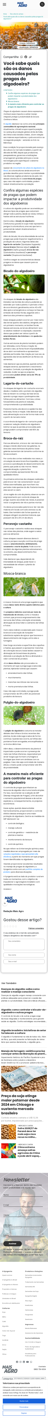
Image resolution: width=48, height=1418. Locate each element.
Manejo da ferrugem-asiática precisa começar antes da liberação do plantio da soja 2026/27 (23, 1052)
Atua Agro (28, 1301)
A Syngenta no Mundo (10, 1284)
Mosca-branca (13, 101)
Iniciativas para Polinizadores (30, 1355)
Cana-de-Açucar (8, 1331)
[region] (24, 1399)
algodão (8, 124)
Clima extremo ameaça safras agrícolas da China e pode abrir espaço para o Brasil (29, 1151)
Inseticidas (29, 1305)
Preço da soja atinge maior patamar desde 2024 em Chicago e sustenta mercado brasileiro (20, 1104)
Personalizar (24, 1407)
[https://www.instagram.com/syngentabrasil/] (21, 1362)
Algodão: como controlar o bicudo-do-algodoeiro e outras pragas (24, 1011)
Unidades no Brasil (9, 1298)
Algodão (5, 1326)
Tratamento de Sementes (34, 1282)
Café (4, 1321)
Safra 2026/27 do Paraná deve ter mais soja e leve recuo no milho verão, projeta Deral (29, 1133)
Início (5, 14)
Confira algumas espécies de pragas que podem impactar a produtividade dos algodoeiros (24, 96)
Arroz (4, 1345)
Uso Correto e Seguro (33, 1342)
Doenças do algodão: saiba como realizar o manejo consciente (20, 990)
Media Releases (31, 1328)
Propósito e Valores (9, 1289)
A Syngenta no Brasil (9, 1280)
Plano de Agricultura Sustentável (32, 1348)
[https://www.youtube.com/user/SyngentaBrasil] (27, 1362)
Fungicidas (29, 1315)
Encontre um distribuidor (11, 1303)
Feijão (4, 1349)
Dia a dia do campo (16, 14)
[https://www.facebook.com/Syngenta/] (17, 1362)
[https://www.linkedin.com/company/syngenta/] (24, 1362)
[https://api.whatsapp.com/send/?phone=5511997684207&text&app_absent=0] (31, 1362)
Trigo (4, 1335)
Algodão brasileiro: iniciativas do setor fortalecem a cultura (23, 1031)
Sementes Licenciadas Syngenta (33, 1276)
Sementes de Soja (32, 1291)
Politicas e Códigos (9, 1294)
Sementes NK (30, 1287)
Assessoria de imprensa (34, 1333)
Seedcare (28, 1319)
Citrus (4, 1354)
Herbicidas (29, 1310)
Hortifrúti (5, 1340)
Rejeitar (24, 1413)
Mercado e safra (26, 1126)
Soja (3, 1312)
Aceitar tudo (24, 1401)
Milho (4, 1317)
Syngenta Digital (31, 1296)
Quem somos (7, 1275)
